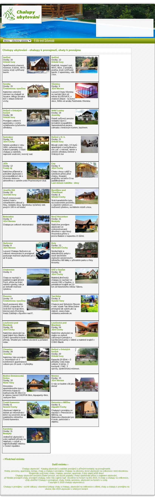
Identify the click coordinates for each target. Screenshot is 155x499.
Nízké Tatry (8, 382)
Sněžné (6, 57)
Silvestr (49, 40)
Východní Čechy (59, 248)
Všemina (55, 84)
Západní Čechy (58, 407)
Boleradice (8, 216)
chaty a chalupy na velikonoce (114, 478)
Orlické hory (9, 62)
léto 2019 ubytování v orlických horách (70, 489)
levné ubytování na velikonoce (98, 471)
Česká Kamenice (11, 402)
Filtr (36, 40)
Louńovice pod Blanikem (10, 324)
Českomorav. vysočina (14, 88)
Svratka (6, 84)
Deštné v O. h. (58, 137)
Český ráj (7, 168)
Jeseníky (55, 115)
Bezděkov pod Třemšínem (58, 191)
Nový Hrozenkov (59, 216)
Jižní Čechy (9, 141)
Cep (53, 163)
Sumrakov (8, 137)
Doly (53, 243)
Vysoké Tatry (57, 301)
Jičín (5, 163)
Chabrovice (8, 270)
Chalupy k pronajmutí (48, 480)
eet (42, 40)
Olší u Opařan (58, 270)
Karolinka (7, 429)
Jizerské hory (9, 194)
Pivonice (7, 296)
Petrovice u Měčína (60, 402)
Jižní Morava (57, 88)
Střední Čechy (58, 197)
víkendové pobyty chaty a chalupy (53, 487)
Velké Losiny (57, 110)
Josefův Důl (9, 190)
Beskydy (55, 221)
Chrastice (7, 349)
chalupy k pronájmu (55, 471)
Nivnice (55, 376)
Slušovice (8, 243)
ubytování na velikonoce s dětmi (85, 487)
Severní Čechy (10, 407)
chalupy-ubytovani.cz (74, 482)
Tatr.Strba (56, 296)
